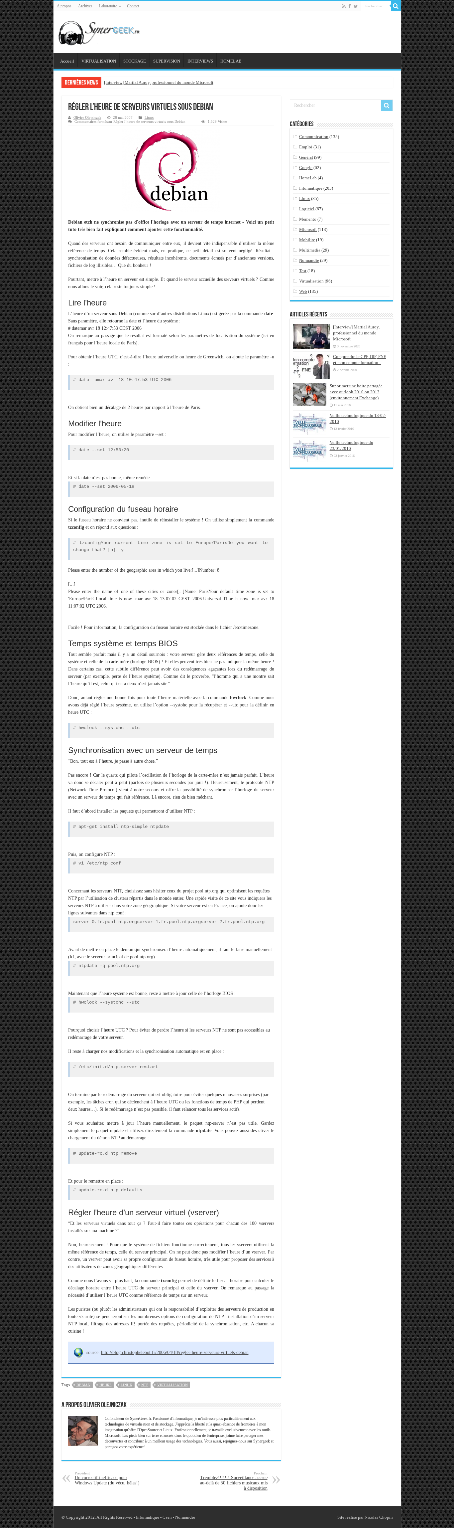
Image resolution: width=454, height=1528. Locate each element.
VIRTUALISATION (98, 61)
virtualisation (172, 1385)
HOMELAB (231, 61)
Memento (307, 219)
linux (126, 1385)
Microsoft (308, 229)
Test (302, 270)
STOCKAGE (134, 61)
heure (105, 1385)
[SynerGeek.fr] (100, 31)
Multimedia (309, 250)
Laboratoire (108, 6)
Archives (85, 6)
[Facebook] (350, 6)
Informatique (310, 188)
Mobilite (307, 239)
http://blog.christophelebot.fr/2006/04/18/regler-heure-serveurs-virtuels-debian (175, 1352)
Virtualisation (311, 281)
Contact (133, 6)
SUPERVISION (166, 61)
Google (305, 167)
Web (303, 291)
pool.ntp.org (206, 890)
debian (83, 1385)
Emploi (305, 146)
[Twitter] (356, 6)
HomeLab (308, 177)
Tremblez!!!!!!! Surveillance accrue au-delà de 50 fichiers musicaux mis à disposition (234, 1481)
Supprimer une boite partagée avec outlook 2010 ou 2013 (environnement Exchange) (356, 391)
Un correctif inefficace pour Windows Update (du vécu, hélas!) (107, 1478)
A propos (64, 6)
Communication (313, 136)
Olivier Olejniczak (87, 117)
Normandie (309, 260)
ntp (144, 1385)
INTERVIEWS (200, 61)
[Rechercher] (396, 6)
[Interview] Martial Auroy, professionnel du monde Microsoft (158, 82)
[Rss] (343, 6)
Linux (149, 117)
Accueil (67, 61)
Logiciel (306, 208)
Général (306, 157)
